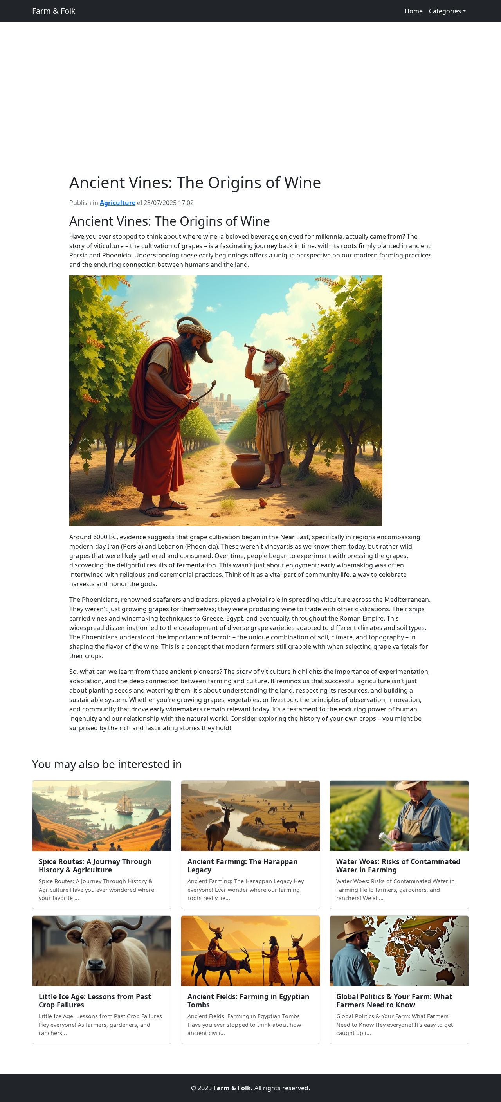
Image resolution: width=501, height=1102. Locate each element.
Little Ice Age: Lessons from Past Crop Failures (95, 1000)
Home (414, 11)
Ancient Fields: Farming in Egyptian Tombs (248, 1000)
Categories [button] (445, 11)
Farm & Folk (54, 10)
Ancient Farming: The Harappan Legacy (242, 865)
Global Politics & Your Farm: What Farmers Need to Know (394, 1000)
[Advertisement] (250, 114)
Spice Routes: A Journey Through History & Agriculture (95, 865)
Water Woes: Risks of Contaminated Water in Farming (398, 865)
